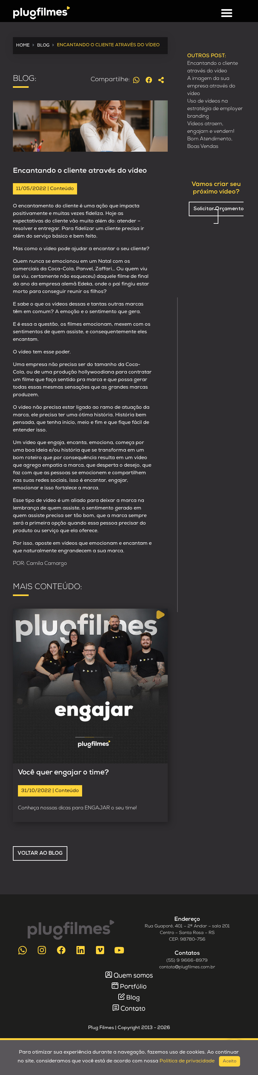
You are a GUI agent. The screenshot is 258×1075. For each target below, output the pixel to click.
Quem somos (133, 976)
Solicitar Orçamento (219, 208)
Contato (133, 1009)
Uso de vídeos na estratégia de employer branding (215, 109)
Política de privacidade (187, 1061)
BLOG (43, 45)
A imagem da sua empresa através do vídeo (211, 86)
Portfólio (133, 987)
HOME (23, 45)
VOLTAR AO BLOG (40, 853)
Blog (133, 998)
